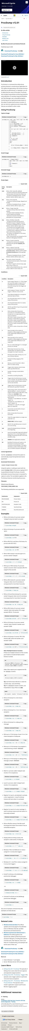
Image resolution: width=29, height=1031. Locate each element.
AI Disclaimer (4, 1023)
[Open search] (22, 15)
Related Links (5, 38)
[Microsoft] (14, 15)
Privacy (9, 1025)
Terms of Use (19, 1027)
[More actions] (26, 18)
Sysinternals (9, 18)
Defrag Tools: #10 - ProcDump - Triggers (14, 975)
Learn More (5, 40)
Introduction (5, 33)
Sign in (26, 15)
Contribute (3, 1025)
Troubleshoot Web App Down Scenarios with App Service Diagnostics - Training (13, 1001)
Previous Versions (13, 1023)
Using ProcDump (6, 34)
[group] (14, 134)
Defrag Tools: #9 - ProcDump (11, 969)
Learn (2, 18)
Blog (20, 1023)
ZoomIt (7, 77)
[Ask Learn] (24, 18)
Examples (4, 36)
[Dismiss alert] (27, 2)
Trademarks (4, 1029)
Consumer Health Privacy (7, 1027)
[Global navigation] (1, 15)
